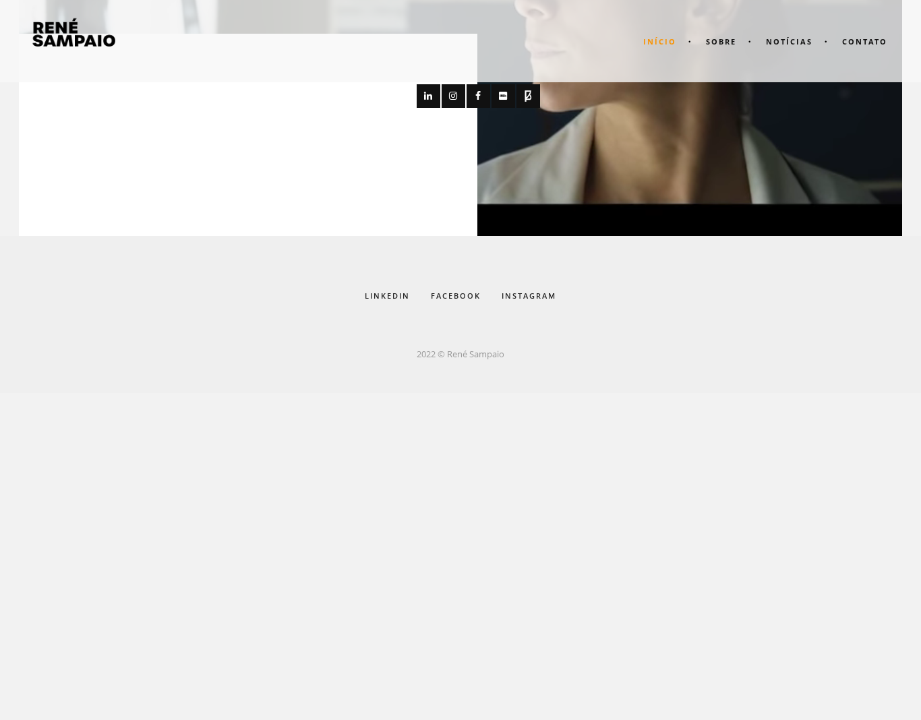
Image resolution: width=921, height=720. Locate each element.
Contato (864, 41)
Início (659, 41)
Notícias (789, 41)
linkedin (387, 296)
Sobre (721, 41)
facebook (456, 296)
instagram (529, 296)
